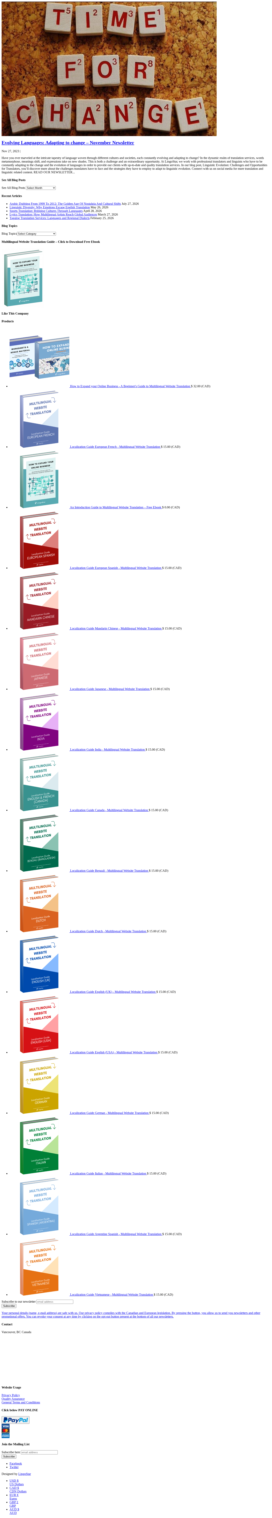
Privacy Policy (11, 1395)
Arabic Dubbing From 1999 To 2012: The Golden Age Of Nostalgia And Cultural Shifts (65, 203)
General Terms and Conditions (21, 1402)
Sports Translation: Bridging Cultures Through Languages (46, 211)
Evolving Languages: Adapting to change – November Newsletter (68, 142)
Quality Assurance (13, 1398)
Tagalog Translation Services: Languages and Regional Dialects (50, 218)
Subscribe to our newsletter (19, 1301)
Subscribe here (11, 1452)
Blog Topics (9, 233)
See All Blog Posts (13, 187)
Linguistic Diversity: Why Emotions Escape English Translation (50, 207)
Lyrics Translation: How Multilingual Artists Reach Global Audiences (53, 214)
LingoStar (24, 1474)
